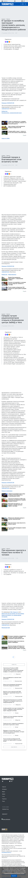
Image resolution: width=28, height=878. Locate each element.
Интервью (4, 789)
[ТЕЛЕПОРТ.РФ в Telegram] (17, 1)
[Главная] (7, 4)
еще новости (14, 746)
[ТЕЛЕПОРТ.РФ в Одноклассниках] (20, 1)
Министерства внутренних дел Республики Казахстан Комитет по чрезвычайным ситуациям (13, 615)
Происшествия (6, 627)
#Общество (18, 704)
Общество (4, 111)
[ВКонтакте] (7, 42)
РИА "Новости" (14, 612)
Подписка (4, 798)
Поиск (3, 801)
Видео (3, 791)
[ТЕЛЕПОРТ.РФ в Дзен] (22, 1)
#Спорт (16, 727)
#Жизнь (16, 713)
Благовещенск (12, 274)
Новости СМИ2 (6, 138)
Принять (14, 875)
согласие (23, 867)
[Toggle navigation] (25, 4)
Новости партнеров (7, 491)
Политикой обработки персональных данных (14, 873)
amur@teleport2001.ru (6, 852)
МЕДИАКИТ (4, 814)
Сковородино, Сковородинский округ (12, 112)
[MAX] (5, 42)
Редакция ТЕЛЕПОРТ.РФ (8, 103)
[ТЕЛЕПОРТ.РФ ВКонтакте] (18, 1)
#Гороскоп (18, 674)
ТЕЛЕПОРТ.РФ (5, 108)
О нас (3, 796)
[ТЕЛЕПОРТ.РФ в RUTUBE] (24, 1)
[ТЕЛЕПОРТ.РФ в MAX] (15, 1)
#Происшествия (18, 681)
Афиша (3, 794)
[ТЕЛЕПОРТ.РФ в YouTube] (26, 1)
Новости (4, 786)
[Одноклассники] (9, 42)
